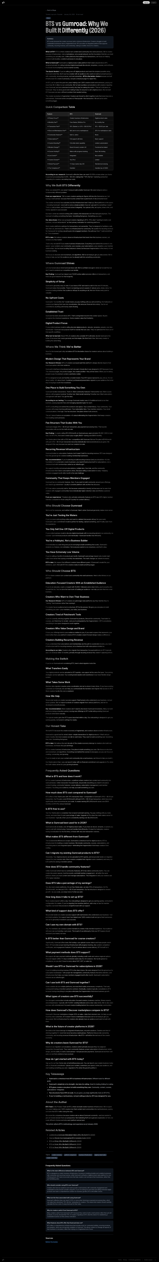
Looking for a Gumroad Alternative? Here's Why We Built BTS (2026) (72, 1135)
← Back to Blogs (51, 10)
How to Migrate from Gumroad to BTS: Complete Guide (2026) (70, 1138)
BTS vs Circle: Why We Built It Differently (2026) (65, 1144)
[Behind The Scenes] (3, 3)
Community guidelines (135, 1260)
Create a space (148, 1260)
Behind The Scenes (52, 1242)
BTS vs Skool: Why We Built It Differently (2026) (65, 1147)
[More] (155, 1259)
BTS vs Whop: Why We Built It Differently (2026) (65, 1141)
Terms (120, 1260)
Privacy (125, 1260)
